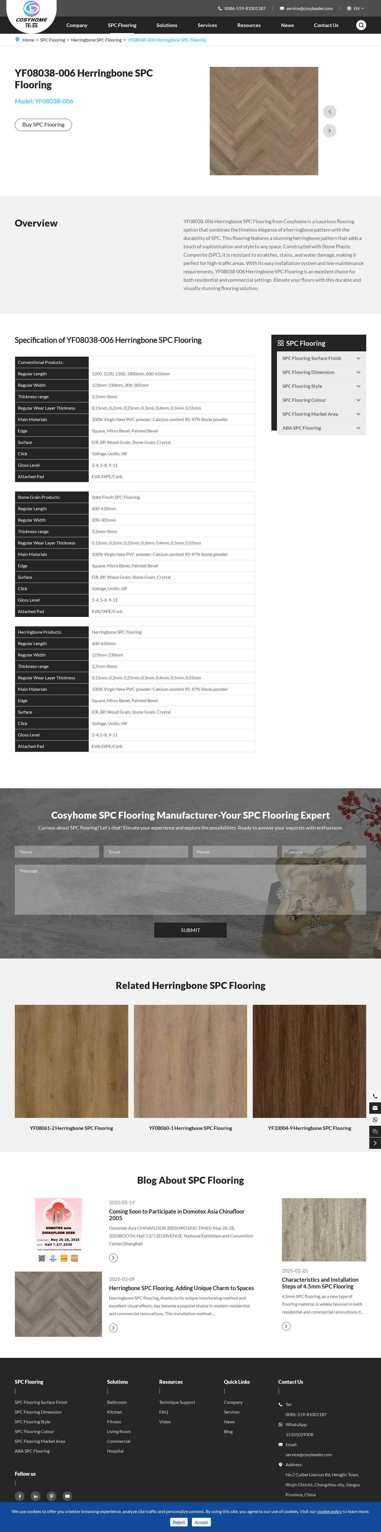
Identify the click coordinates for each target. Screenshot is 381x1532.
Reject (179, 1522)
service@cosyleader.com (309, 8)
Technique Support (177, 1402)
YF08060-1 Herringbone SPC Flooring (190, 1128)
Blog (228, 1431)
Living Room (119, 1431)
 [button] (329, 112)
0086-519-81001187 (245, 8)
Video (165, 1421)
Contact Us (326, 25)
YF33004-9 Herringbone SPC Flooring (309, 1128)
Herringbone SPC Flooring (96, 39)
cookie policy (329, 1511)
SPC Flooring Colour (34, 1431)
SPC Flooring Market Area (40, 1441)
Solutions (166, 25)
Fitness (114, 1421)
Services (207, 25)
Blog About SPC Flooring (190, 1180)
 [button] (329, 130)
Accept (201, 1522)
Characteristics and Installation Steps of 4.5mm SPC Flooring (320, 1283)
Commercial (118, 1441)
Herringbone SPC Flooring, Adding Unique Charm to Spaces (181, 1288)
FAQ (163, 1411)
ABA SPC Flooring (32, 1450)
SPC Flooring (122, 25)
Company (77, 25)
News (287, 25)
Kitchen (114, 1411)
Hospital (115, 1450)
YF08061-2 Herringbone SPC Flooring (71, 1128)
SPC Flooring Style (32, 1421)
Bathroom (117, 1402)
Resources (249, 25)
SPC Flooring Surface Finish (41, 1402)
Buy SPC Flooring (43, 124)
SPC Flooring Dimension (38, 1411)
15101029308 (299, 1434)
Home (28, 39)
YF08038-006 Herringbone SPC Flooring (166, 39)
